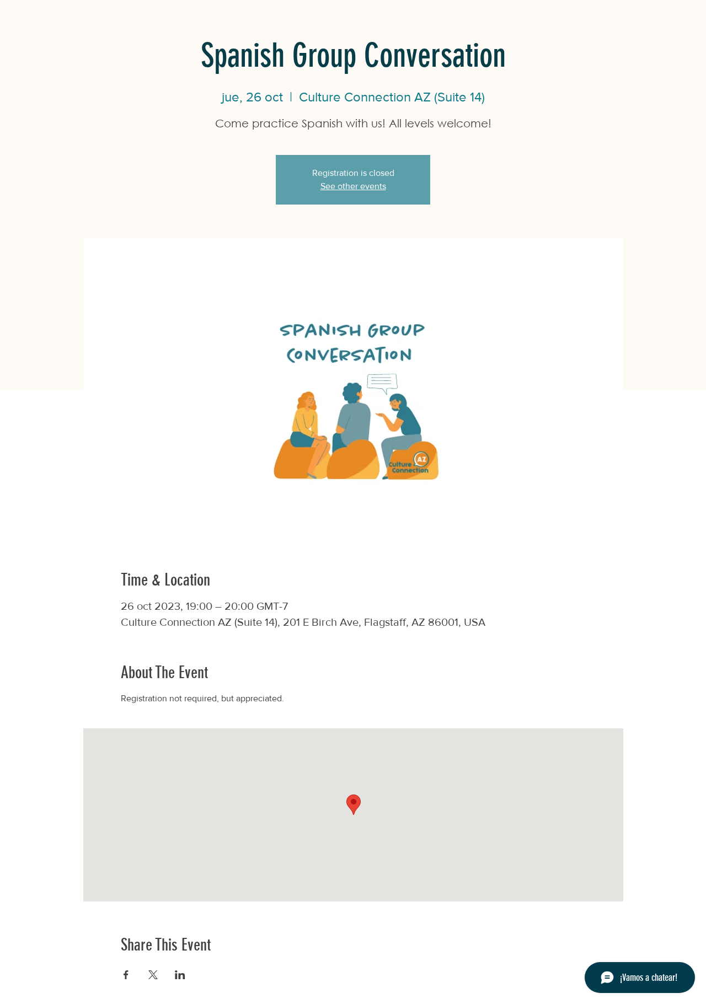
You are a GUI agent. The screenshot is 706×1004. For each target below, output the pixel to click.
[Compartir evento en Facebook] (126, 974)
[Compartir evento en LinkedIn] (180, 974)
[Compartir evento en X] (153, 974)
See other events (353, 186)
